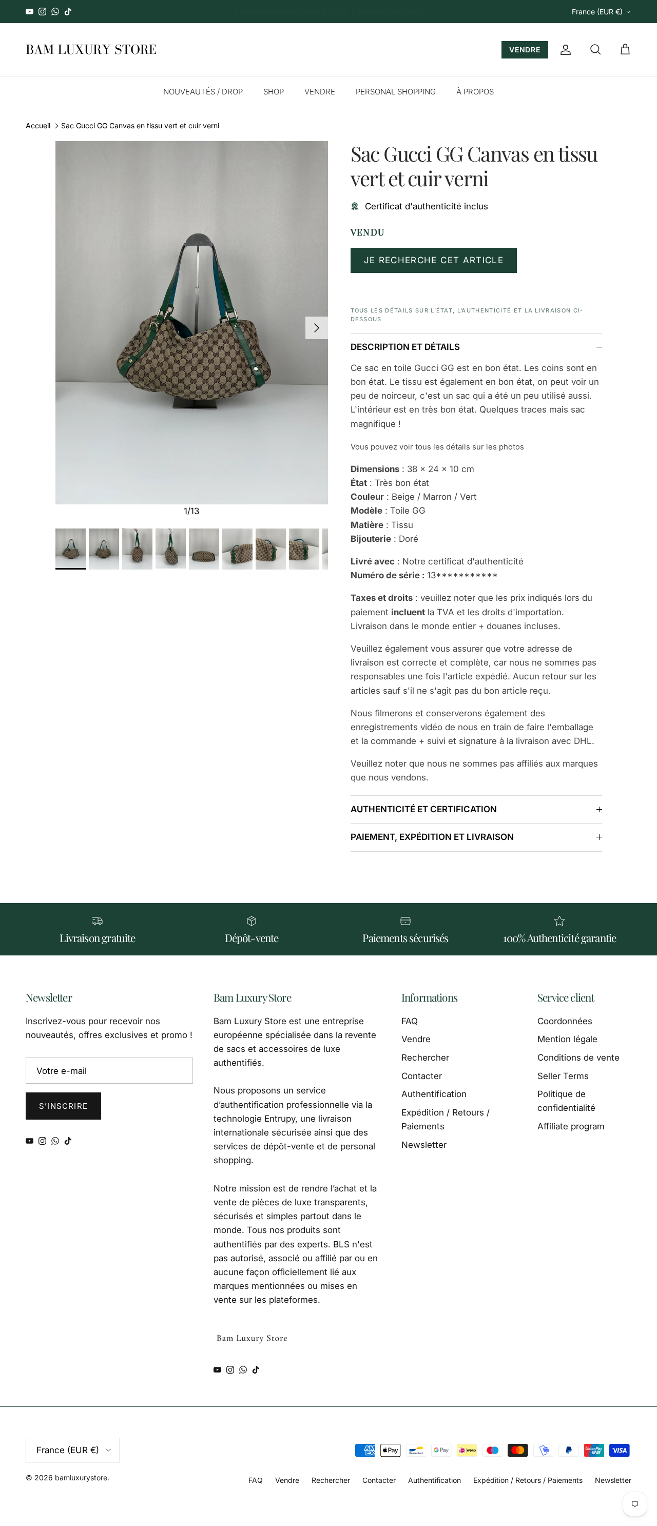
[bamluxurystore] (91, 49)
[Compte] (563, 50)
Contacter (421, 1076)
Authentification (434, 1094)
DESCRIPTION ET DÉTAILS (405, 347)
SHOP (273, 91)
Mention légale (567, 1039)
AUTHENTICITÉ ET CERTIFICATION (424, 809)
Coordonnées (564, 1021)
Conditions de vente (578, 1057)
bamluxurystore (81, 1477)
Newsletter (424, 1145)
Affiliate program (571, 1126)
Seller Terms (563, 1076)
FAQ (409, 1021)
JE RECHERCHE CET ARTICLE (434, 260)
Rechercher (425, 1057)
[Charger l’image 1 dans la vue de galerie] (191, 322)
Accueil (38, 125)
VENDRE (524, 49)
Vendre (416, 1039)
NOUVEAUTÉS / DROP (203, 91)
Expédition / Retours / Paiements (528, 1480)
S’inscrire (63, 1106)
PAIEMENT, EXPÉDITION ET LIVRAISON (432, 837)
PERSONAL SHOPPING (396, 91)
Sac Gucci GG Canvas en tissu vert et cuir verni (140, 125)
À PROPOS (475, 91)
